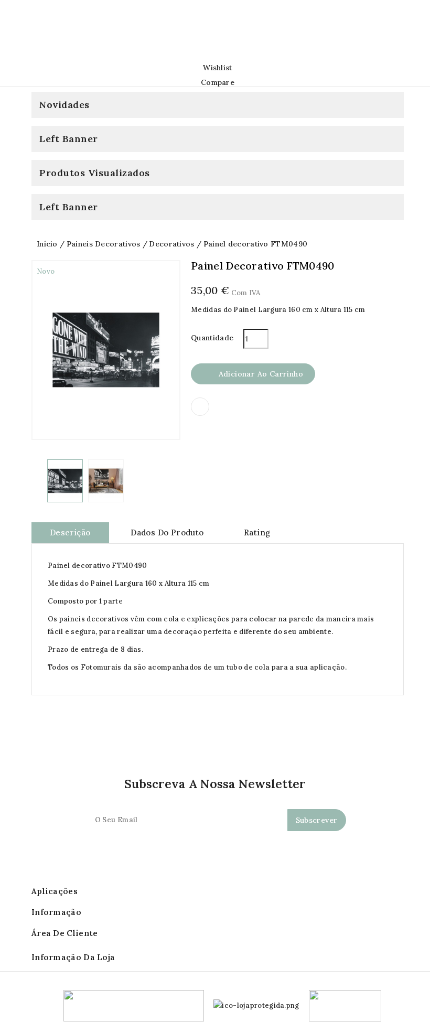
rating (257, 532)
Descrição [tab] (70, 532)
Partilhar (200, 406)
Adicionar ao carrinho (253, 374)
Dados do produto (167, 532)
